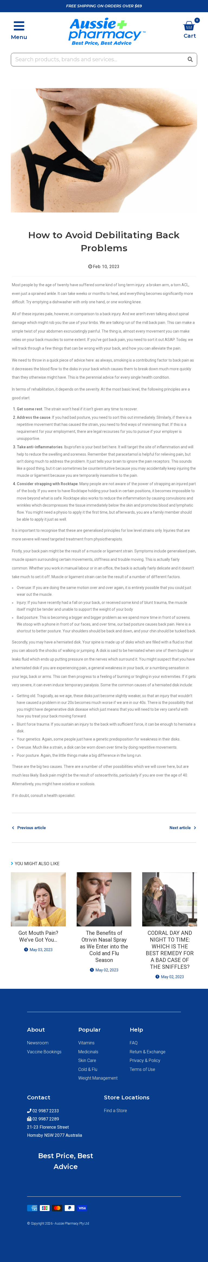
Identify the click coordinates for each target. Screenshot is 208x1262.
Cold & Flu (87, 1069)
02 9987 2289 (45, 1119)
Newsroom (37, 1042)
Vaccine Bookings (44, 1051)
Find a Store (115, 1110)
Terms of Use (142, 1069)
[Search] (190, 59)
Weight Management (98, 1078)
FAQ (134, 1042)
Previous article (31, 827)
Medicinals (88, 1051)
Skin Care (87, 1060)
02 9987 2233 (45, 1110)
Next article (180, 827)
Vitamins (86, 1042)
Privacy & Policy (145, 1060)
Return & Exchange (147, 1051)
